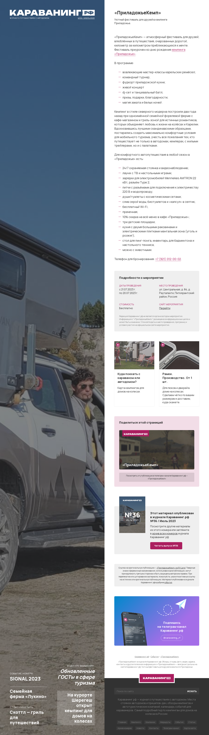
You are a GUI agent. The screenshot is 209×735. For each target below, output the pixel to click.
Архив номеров (124, 728)
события (168, 582)
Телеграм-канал (171, 728)
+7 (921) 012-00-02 (168, 259)
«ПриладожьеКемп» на (171, 567)
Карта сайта (190, 728)
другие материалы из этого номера (170, 528)
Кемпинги (136, 722)
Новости (140, 728)
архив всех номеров (165, 533)
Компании (150, 722)
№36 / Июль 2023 (86, 18)
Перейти (164, 308)
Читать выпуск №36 (166, 545)
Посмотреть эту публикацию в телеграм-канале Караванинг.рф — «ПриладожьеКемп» (157, 477)
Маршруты (165, 722)
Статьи (191, 722)
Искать (192, 691)
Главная (122, 722)
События (179, 722)
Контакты (153, 728)
